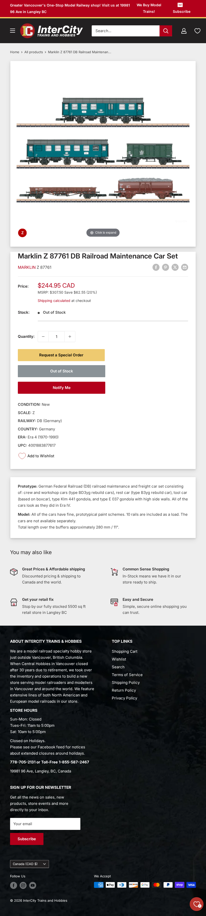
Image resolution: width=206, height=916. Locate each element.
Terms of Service (127, 674)
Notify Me (62, 387)
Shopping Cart (124, 651)
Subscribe (181, 11)
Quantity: (26, 336)
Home (14, 52)
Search (118, 667)
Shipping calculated (54, 300)
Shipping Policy (126, 682)
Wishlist (119, 659)
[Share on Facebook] (156, 267)
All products (33, 52)
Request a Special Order (61, 355)
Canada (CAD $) (25, 864)
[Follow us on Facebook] (13, 885)
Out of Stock (61, 371)
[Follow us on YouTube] (32, 885)
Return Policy (124, 690)
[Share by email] (184, 267)
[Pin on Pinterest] (165, 267)
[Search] (166, 30)
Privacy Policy (124, 698)
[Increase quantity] (70, 336)
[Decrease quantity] (43, 336)
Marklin (27, 267)
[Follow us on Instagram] (23, 885)
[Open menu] (12, 31)
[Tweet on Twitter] (175, 267)
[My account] (183, 31)
